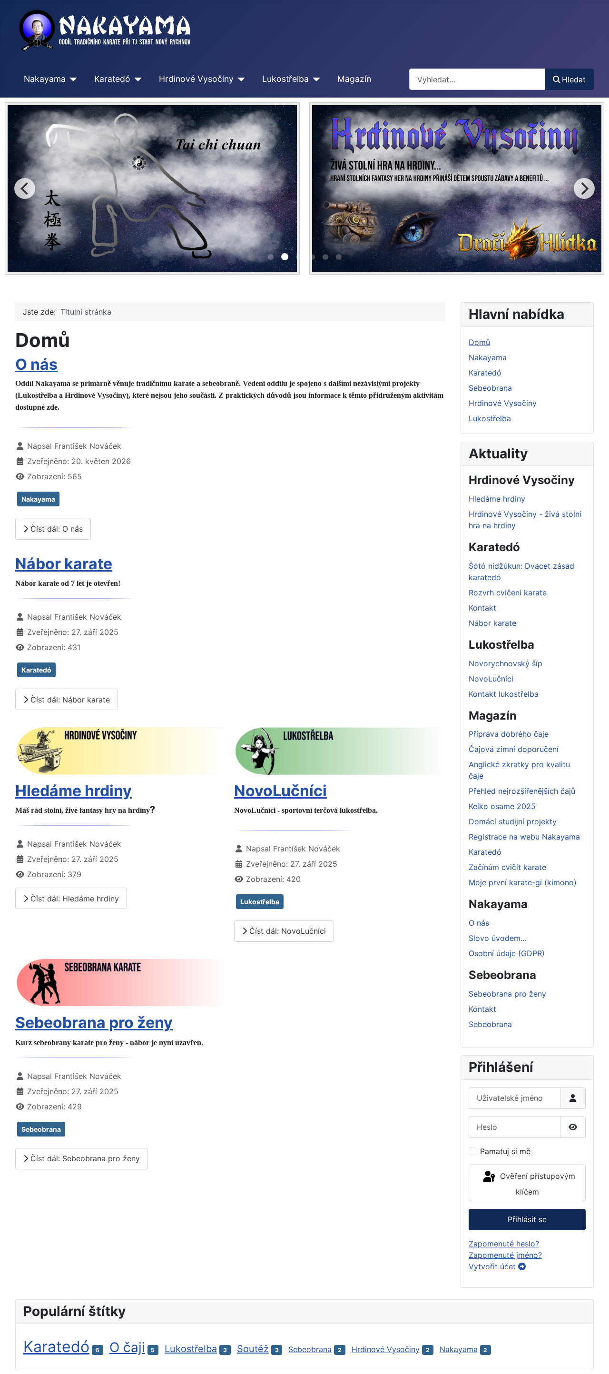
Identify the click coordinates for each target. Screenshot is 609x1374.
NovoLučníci (280, 790)
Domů (479, 342)
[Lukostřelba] (315, 79)
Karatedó (112, 79)
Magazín (354, 79)
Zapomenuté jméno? (505, 1255)
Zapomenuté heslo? (504, 1243)
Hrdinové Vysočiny (196, 79)
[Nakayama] (72, 79)
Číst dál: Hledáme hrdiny (73, 898)
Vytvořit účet (493, 1266)
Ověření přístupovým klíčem (536, 1184)
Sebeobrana (41, 1129)
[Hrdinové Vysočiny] (240, 79)
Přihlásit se (527, 1219)
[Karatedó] (136, 79)
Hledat (574, 79)
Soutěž (253, 1348)
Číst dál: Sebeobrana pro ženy (84, 1158)
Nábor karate (63, 563)
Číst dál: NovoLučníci (286, 931)
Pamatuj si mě (505, 1151)
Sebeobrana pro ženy (94, 1022)
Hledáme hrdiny (73, 790)
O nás (36, 364)
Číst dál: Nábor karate (69, 699)
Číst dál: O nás (55, 529)
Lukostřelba (285, 79)
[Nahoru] (592, 1356)
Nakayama (45, 79)
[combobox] (477, 79)
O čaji (127, 1347)
